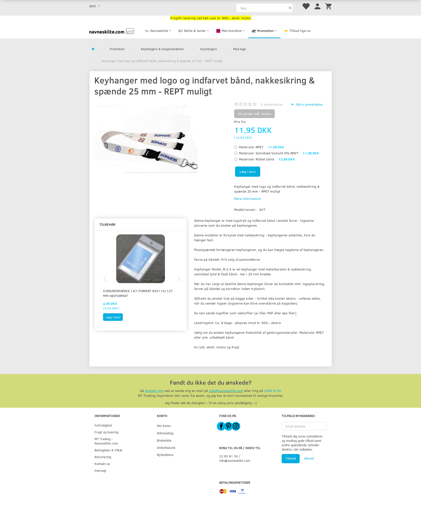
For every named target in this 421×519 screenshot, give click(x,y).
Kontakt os (102, 464)
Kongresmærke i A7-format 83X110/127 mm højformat (138, 293)
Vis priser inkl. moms (254, 113)
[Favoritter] (305, 6)
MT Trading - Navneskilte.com (106, 441)
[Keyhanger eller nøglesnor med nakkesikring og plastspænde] (146, 139)
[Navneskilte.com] (111, 30)
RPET (261, 147)
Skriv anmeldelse (308, 104)
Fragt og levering (106, 432)
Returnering (103, 457)
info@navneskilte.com (226, 390)
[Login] (317, 6)
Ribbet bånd (267, 159)
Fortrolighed (103, 425)
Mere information (247, 198)
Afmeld (309, 458)
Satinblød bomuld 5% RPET (279, 153)
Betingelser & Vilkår (109, 450)
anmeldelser (272, 104)
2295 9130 (272, 390)
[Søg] (290, 7)
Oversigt (100, 470)
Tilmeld (291, 458)
